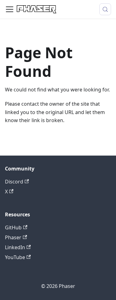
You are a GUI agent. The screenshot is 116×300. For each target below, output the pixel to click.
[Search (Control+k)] (105, 9)
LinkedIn (15, 247)
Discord (14, 181)
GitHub (13, 227)
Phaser (13, 237)
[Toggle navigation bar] (9, 9)
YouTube (15, 257)
